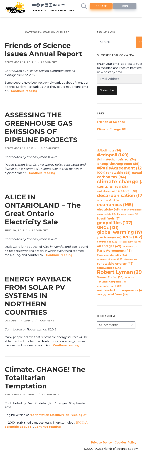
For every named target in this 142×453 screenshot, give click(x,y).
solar (129, 277)
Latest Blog (39, 10)
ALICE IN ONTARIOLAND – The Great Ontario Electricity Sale (43, 209)
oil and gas (109, 246)
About (73, 10)
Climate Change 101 (111, 129)
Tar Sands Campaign (111, 281)
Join (125, 6)
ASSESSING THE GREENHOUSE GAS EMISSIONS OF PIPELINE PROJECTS (41, 127)
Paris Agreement (114, 250)
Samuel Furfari (110, 277)
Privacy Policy (101, 442)
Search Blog (58, 10)
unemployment (109, 286)
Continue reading (24, 91)
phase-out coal (109, 259)
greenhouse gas (109, 237)
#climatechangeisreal (116, 159)
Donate (101, 6)
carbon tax (111, 177)
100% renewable (113, 172)
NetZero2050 (128, 242)
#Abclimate (109, 150)
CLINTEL (105, 186)
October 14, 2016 (18, 320)
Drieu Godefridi (108, 200)
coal (121, 186)
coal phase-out (108, 191)
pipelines (130, 259)
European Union (127, 214)
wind (101, 295)
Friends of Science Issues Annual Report (43, 49)
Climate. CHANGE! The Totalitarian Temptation (45, 377)
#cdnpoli (113, 155)
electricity (108, 209)
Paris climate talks (112, 255)
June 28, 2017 (14, 230)
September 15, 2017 (19, 62)
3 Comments (50, 394)
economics (115, 205)
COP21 (129, 191)
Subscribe (107, 90)
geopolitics (114, 223)
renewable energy (115, 263)
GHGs (107, 227)
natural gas (107, 241)
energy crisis (106, 214)
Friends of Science (111, 122)
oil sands (130, 246)
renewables (109, 268)
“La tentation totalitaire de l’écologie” (58, 415)
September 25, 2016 (19, 394)
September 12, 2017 (19, 148)
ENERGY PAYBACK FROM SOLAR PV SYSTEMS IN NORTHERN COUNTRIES (38, 295)
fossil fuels (109, 218)
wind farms (118, 294)
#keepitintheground (118, 164)
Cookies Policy (125, 442)
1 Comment (49, 62)
